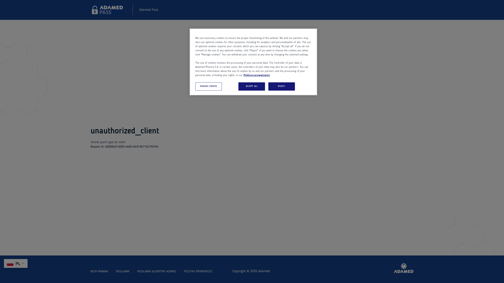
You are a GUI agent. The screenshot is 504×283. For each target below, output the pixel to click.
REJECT (281, 86)
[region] (253, 62)
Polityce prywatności (257, 75)
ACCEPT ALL (252, 86)
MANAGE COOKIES (208, 86)
